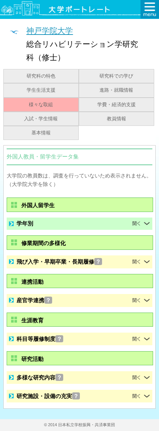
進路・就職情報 (116, 90)
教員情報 (116, 118)
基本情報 (41, 132)
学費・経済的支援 (116, 104)
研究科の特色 (41, 76)
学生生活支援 (41, 90)
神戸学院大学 (49, 30)
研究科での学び (116, 76)
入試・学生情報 (41, 118)
